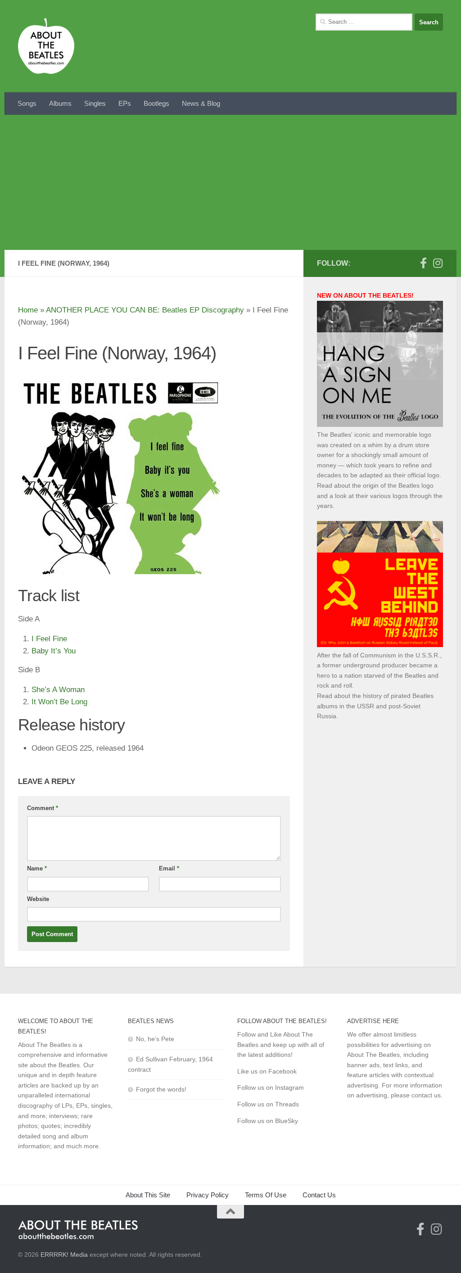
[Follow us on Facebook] (423, 263)
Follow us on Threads (268, 1104)
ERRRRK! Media (64, 1254)
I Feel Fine (49, 638)
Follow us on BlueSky (267, 1120)
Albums (60, 103)
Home (28, 310)
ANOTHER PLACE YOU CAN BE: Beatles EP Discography (145, 310)
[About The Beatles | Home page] (46, 46)
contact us (426, 1095)
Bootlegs (156, 103)
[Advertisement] (230, 182)
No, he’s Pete (155, 1038)
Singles (95, 103)
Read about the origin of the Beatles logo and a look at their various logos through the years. (380, 495)
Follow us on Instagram (270, 1087)
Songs (27, 103)
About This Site (148, 1195)
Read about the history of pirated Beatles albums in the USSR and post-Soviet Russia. (375, 706)
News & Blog (201, 103)
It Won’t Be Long (59, 702)
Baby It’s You (54, 651)
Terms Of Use (265, 1195)
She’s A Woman (58, 689)
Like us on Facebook (267, 1071)
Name (37, 868)
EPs (124, 103)
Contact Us (319, 1195)
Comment (42, 808)
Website (38, 899)
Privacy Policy (207, 1195)
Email (169, 868)
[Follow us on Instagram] (437, 263)
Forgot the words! (161, 1089)
